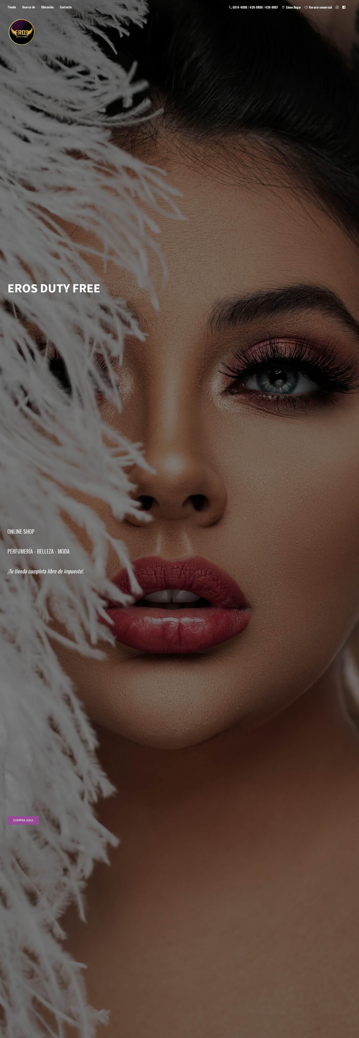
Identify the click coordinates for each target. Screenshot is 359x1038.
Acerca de (28, 7)
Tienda (11, 7)
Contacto (66, 7)
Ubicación (47, 7)
